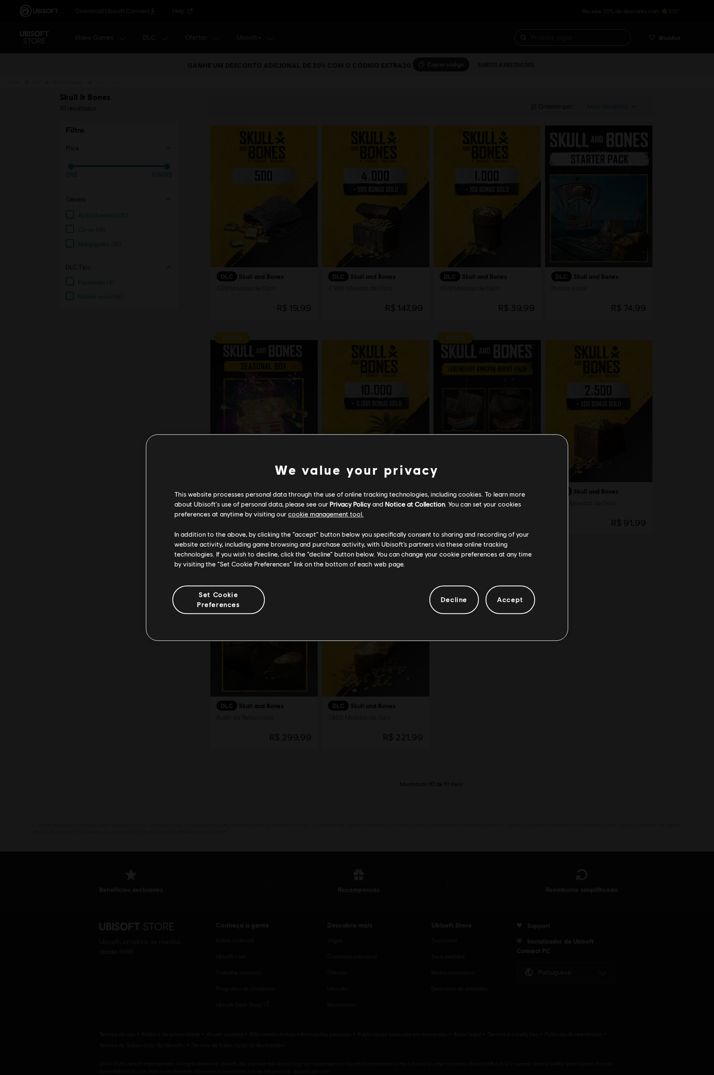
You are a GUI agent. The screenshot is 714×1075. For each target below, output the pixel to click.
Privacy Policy (350, 504)
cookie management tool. (326, 514)
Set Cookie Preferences (218, 599)
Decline (454, 600)
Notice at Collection (415, 504)
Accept (510, 600)
